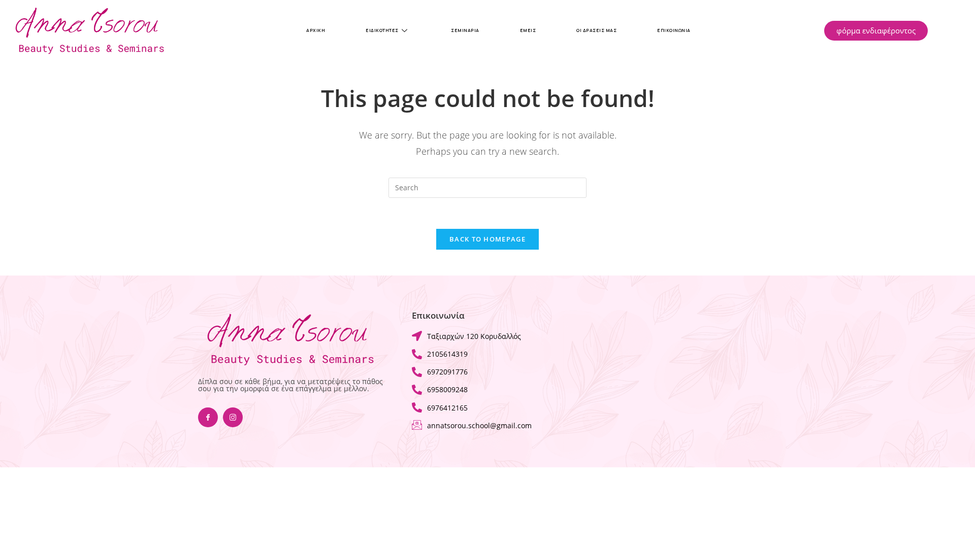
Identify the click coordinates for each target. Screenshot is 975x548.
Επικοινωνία (674, 30)
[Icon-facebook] (208, 417)
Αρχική (315, 30)
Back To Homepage (487, 239)
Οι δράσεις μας (596, 30)
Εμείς (528, 30)
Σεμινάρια (465, 30)
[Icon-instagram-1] (233, 417)
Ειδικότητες (382, 30)
